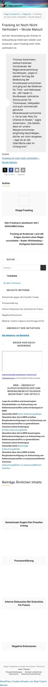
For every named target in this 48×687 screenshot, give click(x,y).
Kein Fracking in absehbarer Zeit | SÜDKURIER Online (22, 224)
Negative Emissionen (12, 315)
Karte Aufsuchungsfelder (30, 414)
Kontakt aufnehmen (33, 672)
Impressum (13, 674)
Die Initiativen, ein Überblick (15, 335)
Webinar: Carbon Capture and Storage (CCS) (23, 321)
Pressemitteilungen (14, 672)
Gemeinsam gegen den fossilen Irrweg (20, 297)
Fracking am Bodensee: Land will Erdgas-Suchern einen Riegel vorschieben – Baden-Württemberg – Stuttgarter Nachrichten (24, 238)
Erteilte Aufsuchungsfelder (14, 430)
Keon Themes (24, 669)
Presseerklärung (10, 303)
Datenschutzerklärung (31, 674)
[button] (5, 170)
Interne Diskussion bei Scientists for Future (22, 309)
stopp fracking (24, 210)
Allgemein (21, 175)
